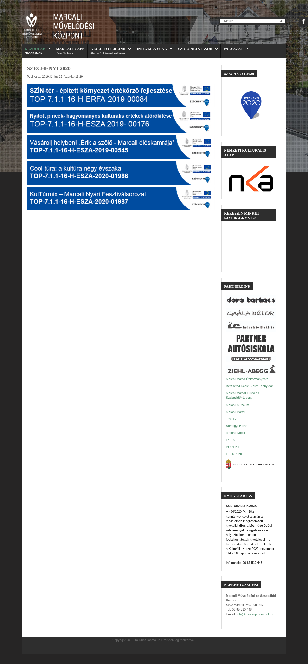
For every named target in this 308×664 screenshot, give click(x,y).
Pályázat (233, 49)
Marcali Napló (235, 433)
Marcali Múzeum (237, 405)
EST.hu (231, 440)
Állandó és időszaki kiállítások (107, 53)
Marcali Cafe (70, 49)
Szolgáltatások (195, 49)
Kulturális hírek (64, 53)
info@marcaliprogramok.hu (255, 614)
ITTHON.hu (234, 454)
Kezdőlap (35, 49)
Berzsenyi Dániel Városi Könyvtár (249, 386)
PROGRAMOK (33, 53)
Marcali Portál (235, 412)
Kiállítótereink (108, 49)
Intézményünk (152, 49)
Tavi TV (231, 419)
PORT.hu (232, 447)
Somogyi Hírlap (236, 426)
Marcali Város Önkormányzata (247, 379)
